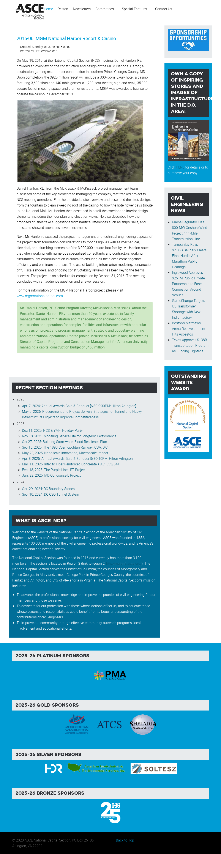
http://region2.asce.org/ (124, 563)
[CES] (110, 812)
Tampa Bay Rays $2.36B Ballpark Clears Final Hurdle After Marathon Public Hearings (189, 255)
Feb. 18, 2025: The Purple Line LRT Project (54, 469)
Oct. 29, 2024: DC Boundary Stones (48, 488)
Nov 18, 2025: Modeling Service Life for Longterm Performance (69, 436)
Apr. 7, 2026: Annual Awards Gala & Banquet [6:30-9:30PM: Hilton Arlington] (79, 405)
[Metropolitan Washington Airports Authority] (77, 724)
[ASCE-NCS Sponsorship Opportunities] (188, 39)
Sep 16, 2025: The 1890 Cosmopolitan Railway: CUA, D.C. (65, 447)
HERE (180, 167)
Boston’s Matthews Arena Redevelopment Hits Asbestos (188, 329)
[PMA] (111, 674)
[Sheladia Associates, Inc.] (143, 724)
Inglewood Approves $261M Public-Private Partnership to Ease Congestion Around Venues (188, 283)
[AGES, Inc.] (96, 768)
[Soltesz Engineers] (154, 768)
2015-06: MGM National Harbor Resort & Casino (66, 38)
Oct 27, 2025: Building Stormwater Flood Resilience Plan (64, 441)
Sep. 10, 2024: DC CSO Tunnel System (50, 494)
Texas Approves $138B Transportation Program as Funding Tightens (190, 345)
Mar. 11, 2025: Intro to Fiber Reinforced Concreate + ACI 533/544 (70, 464)
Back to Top (125, 840)
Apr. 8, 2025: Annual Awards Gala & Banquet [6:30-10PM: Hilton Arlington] (78, 458)
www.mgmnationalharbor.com (40, 295)
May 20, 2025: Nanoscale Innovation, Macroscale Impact (65, 453)
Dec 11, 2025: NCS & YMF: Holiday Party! (53, 430)
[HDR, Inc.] (53, 768)
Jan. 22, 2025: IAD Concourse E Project (51, 475)
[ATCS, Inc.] (109, 724)
